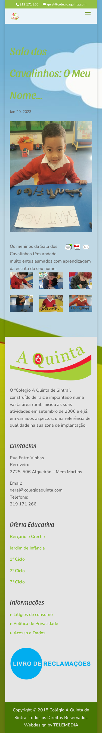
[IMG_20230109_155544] (21, 280)
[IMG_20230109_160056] (51, 280)
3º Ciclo (17, 582)
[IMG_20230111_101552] (51, 303)
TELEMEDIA (65, 725)
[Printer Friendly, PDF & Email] (77, 247)
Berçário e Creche (27, 537)
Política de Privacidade (36, 624)
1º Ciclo (17, 559)
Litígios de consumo (33, 615)
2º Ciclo (17, 571)
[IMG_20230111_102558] (80, 303)
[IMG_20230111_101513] (21, 303)
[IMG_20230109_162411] (80, 280)
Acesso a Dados (29, 633)
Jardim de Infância (27, 548)
